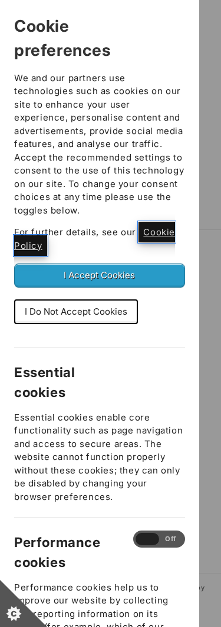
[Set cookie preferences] (23, 603)
